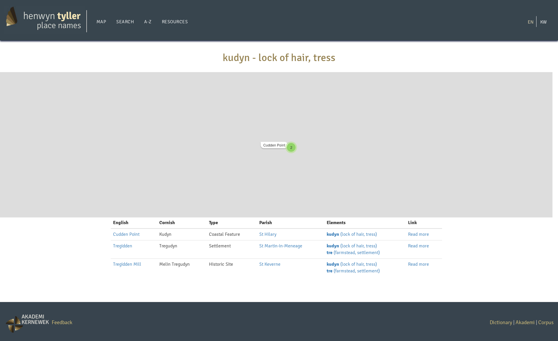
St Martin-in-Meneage (280, 246)
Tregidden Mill (127, 264)
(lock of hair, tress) (352, 234)
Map (101, 21)
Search (125, 21)
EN (531, 21)
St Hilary (267, 234)
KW (543, 21)
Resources (175, 21)
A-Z (147, 21)
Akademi (525, 322)
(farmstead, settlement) (353, 252)
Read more (418, 234)
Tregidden (122, 246)
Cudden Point (274, 144)
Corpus (546, 322)
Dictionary (501, 322)
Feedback (62, 322)
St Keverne (269, 264)
